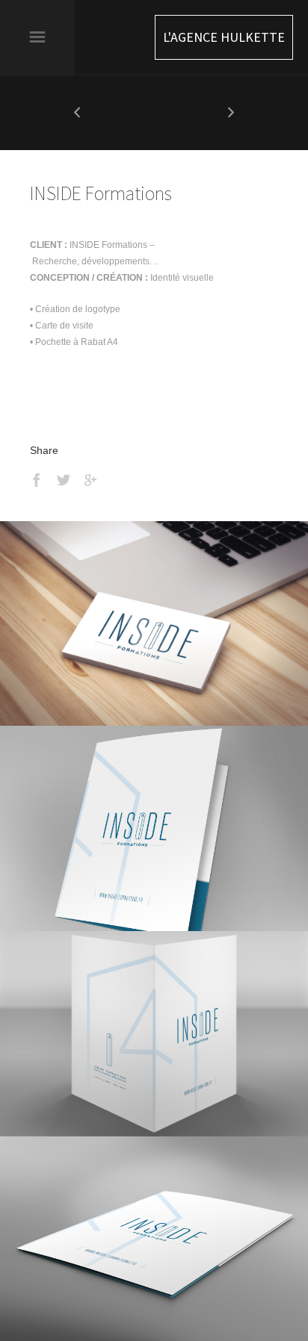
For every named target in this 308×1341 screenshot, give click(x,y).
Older (231, 112)
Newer (77, 112)
